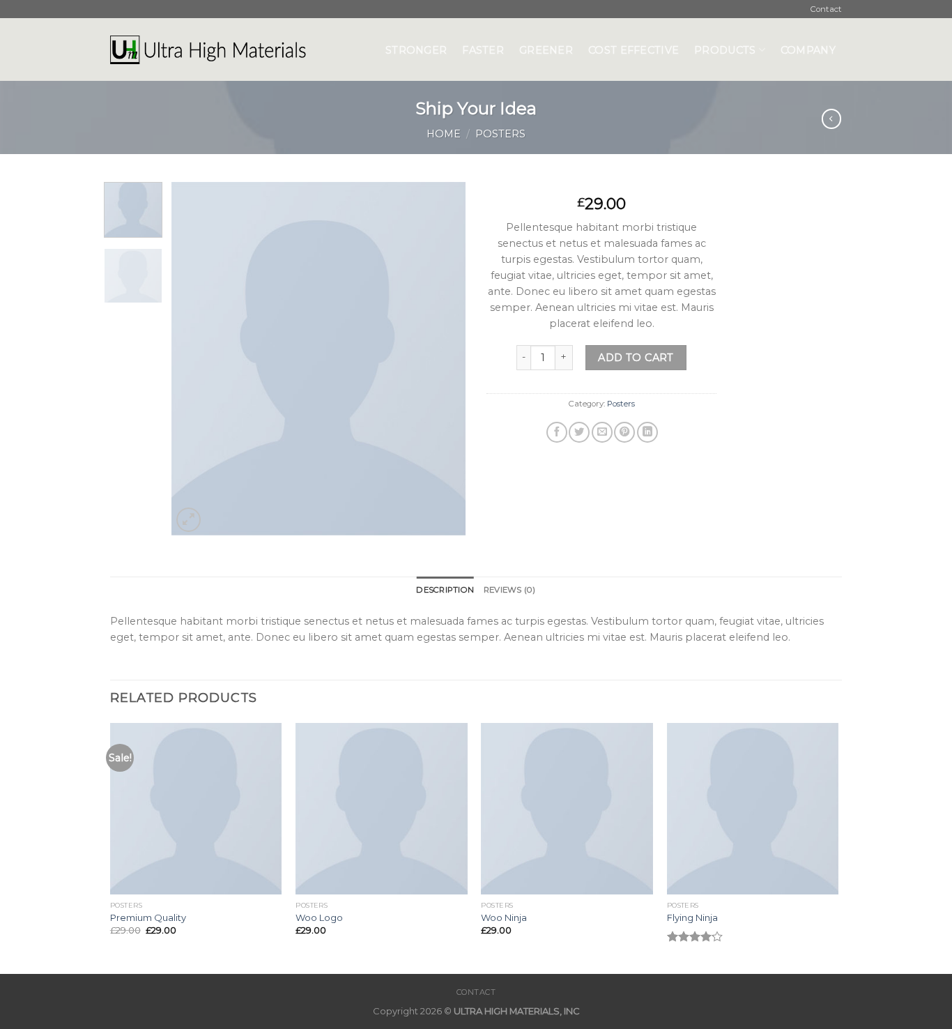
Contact (826, 9)
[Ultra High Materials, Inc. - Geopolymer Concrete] (237, 49)
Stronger (416, 50)
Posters (500, 134)
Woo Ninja (504, 917)
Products (724, 50)
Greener (546, 50)
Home (444, 134)
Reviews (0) (510, 590)
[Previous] (195, 358)
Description (445, 590)
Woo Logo (319, 917)
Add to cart (636, 357)
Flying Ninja (692, 917)
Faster (483, 50)
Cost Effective (633, 50)
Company (808, 50)
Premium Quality (148, 917)
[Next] (442, 358)
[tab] (445, 590)
